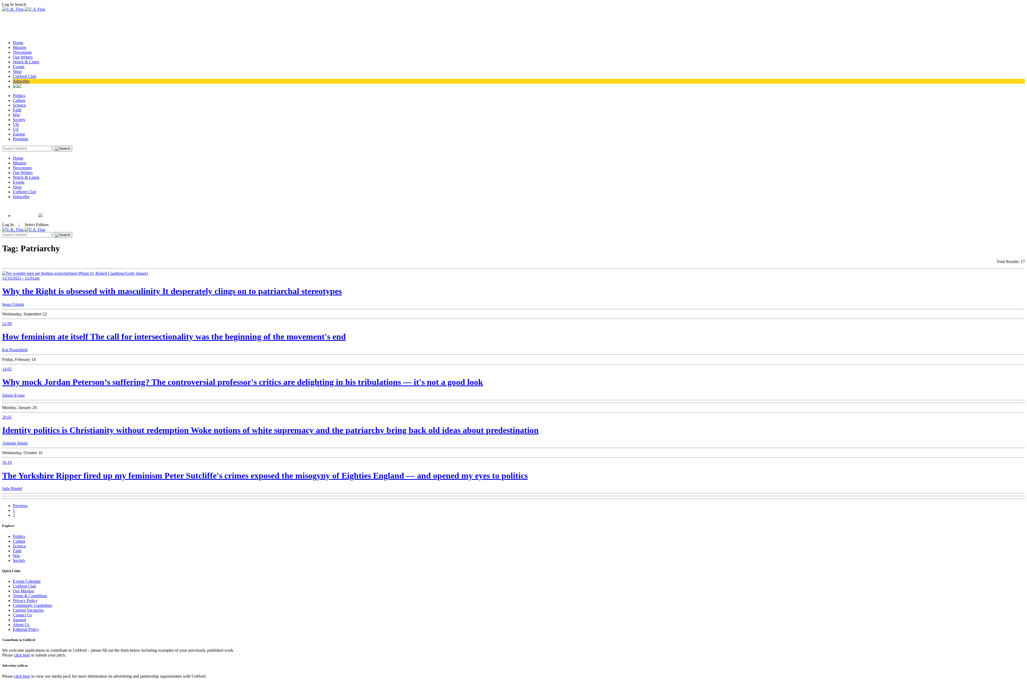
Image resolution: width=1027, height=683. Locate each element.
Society (19, 119)
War (16, 115)
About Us (21, 624)
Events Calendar (27, 581)
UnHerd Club (24, 76)
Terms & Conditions (30, 595)
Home (18, 42)
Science (19, 105)
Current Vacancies (28, 610)
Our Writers (23, 57)
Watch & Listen (26, 62)
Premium (20, 139)
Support (19, 620)
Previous (20, 505)
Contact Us (22, 615)
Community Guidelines (32, 605)
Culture (19, 100)
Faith (17, 110)
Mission (19, 47)
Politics (19, 95)
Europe (19, 134)
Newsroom (22, 52)
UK (16, 124)
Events (18, 66)
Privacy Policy (25, 600)
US (15, 129)
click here (22, 655)
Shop (17, 71)
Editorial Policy (26, 629)
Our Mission (23, 591)
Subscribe (21, 81)
